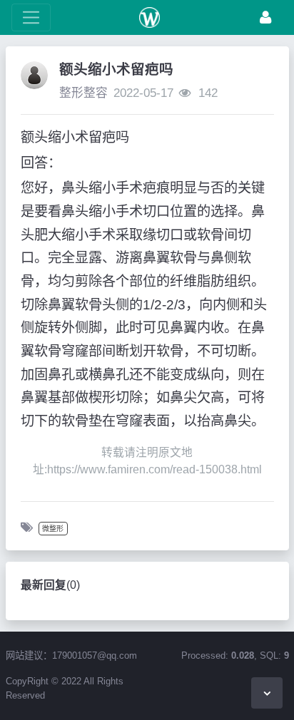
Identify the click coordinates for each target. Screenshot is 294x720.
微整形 (53, 529)
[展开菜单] (31, 17)
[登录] (265, 17)
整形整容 (83, 93)
